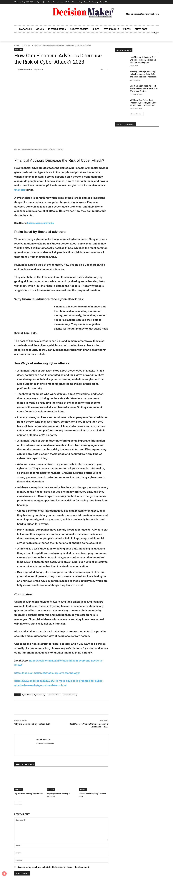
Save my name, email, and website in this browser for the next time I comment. (53, 867)
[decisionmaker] (16, 69)
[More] (59, 76)
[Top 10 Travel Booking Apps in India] (29, 780)
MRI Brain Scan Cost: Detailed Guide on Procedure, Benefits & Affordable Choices (143, 88)
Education (25, 45)
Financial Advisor (54, 695)
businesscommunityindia (40, 223)
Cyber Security (39, 695)
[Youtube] (143, 2)
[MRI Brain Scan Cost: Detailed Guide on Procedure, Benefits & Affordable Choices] (121, 89)
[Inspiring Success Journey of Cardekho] (61, 780)
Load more (136, 114)
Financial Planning (70, 695)
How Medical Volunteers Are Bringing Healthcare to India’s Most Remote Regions (143, 60)
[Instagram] (127, 2)
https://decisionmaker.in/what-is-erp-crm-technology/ (47, 673)
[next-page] (20, 803)
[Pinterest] (135, 2)
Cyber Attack (26, 695)
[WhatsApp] (52, 76)
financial (19, 189)
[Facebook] (123, 2)
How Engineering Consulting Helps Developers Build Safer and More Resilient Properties (143, 74)
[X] (139, 2)
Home (16, 45)
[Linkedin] (131, 2)
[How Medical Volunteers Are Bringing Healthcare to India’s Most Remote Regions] (121, 60)
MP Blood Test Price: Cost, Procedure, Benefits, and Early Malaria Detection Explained (143, 102)
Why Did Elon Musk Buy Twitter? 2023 (32, 724)
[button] (155, 33)
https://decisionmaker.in (45, 743)
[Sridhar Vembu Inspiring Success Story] (93, 780)
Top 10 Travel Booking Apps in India (28, 794)
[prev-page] (16, 803)
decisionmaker (26, 70)
